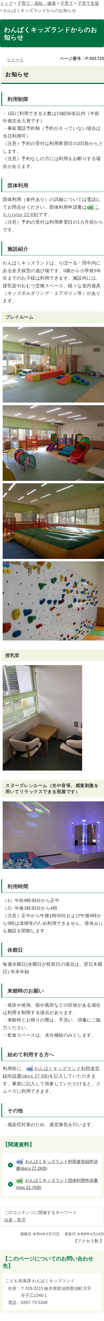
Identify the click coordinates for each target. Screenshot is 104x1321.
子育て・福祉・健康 (36, 3)
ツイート (15, 60)
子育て (66, 3)
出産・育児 (15, 1220)
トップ (6, 3)
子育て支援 (88, 3)
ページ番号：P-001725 (82, 58)
